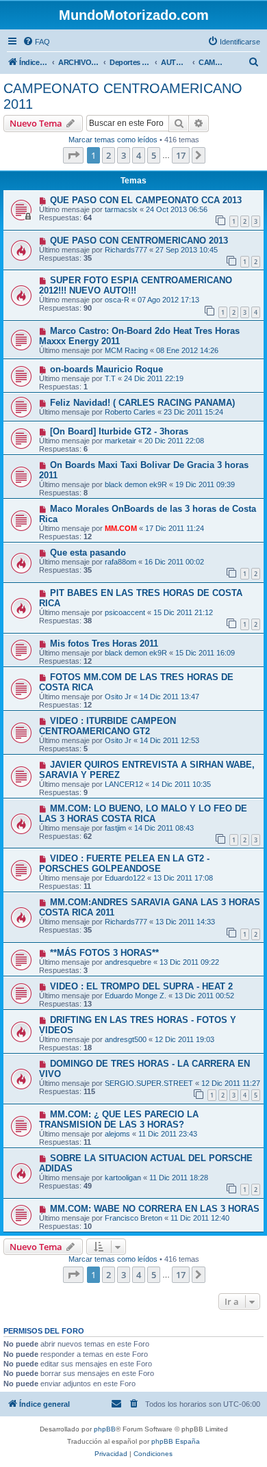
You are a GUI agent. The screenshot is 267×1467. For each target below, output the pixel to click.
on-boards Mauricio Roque (106, 369)
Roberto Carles (130, 412)
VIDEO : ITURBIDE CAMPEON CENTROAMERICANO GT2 (107, 726)
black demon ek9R (136, 484)
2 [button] (108, 155)
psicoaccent (125, 612)
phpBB (105, 1429)
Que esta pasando (88, 552)
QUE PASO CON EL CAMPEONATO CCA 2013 (146, 200)
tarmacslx (121, 209)
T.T (110, 378)
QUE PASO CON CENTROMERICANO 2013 (139, 240)
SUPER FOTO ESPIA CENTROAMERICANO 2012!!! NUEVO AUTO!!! (135, 285)
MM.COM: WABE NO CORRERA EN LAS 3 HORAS (154, 1209)
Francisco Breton (133, 1218)
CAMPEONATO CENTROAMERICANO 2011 (122, 96)
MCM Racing (126, 350)
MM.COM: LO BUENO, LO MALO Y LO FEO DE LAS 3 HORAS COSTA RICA (143, 813)
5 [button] (153, 155)
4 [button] (138, 155)
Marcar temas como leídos (112, 139)
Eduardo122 (125, 878)
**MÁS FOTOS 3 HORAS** (104, 953)
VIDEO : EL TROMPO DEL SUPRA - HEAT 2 (141, 986)
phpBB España (175, 1441)
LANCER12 (124, 784)
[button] (73, 155)
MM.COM (121, 528)
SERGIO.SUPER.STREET (149, 1083)
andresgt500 (126, 1039)
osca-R (117, 300)
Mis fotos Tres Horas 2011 (104, 643)
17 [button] (181, 155)
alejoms (117, 1134)
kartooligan (123, 1177)
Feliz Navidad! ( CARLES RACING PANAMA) (142, 403)
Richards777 (126, 250)
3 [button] (123, 155)
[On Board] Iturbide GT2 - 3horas (119, 431)
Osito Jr (118, 696)
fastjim (115, 828)
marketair (120, 441)
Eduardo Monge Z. (135, 995)
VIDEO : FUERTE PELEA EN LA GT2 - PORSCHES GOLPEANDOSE (124, 863)
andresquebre (128, 962)
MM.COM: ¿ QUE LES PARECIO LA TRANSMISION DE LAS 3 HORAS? (119, 1119)
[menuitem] (36, 42)
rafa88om (120, 562)
